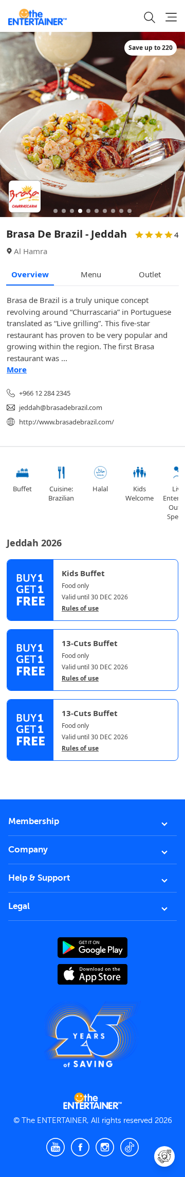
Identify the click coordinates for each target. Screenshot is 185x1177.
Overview (30, 274)
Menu (91, 274)
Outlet (150, 274)
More (17, 369)
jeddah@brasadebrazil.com (60, 407)
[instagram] (105, 1147)
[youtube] (55, 1147)
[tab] (14, 770)
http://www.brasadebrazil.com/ (66, 421)
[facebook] (80, 1147)
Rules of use (80, 608)
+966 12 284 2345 (44, 393)
